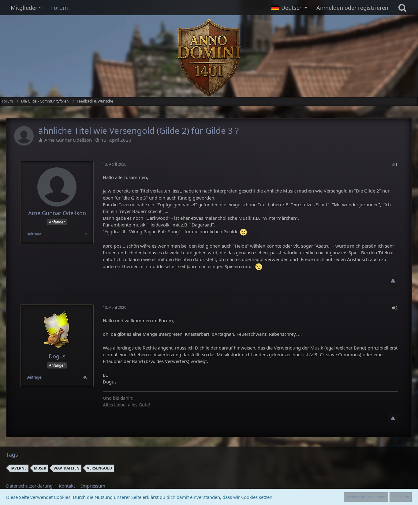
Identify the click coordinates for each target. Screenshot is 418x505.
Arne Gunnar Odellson (68, 140)
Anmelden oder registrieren (352, 7)
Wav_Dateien (67, 468)
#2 (395, 308)
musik (40, 468)
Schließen (400, 496)
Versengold (99, 468)
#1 (395, 164)
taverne (18, 468)
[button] (289, 7)
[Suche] (402, 7)
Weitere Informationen (365, 496)
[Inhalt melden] (393, 281)
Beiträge (34, 234)
